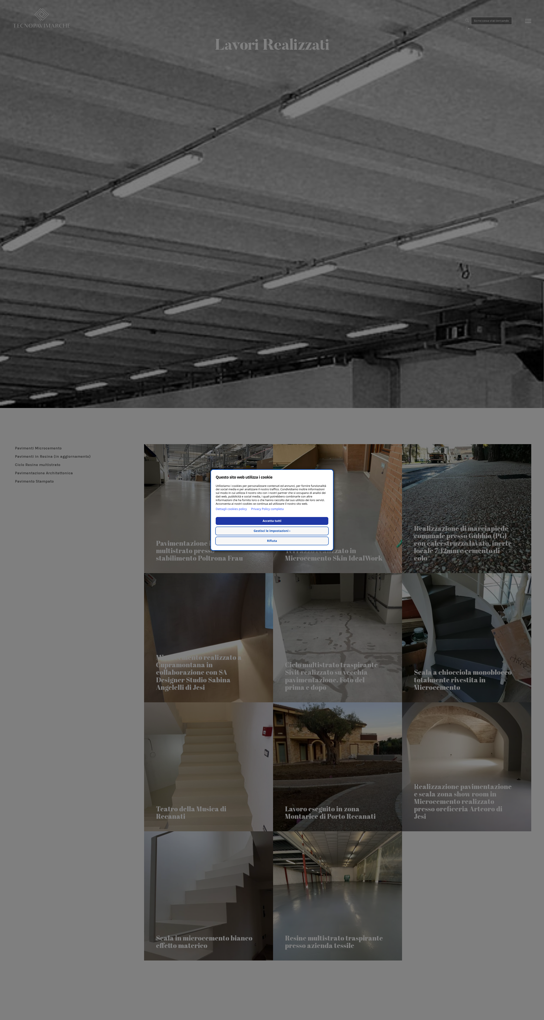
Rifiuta (272, 541)
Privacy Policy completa (267, 509)
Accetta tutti (272, 521)
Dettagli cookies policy (231, 509)
